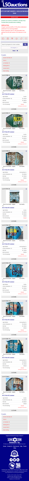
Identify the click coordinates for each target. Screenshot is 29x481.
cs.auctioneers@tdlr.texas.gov (16, 477)
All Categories (14, 47)
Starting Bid (5, 65)
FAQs (14, 448)
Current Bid (5, 68)
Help (21, 446)
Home (4, 446)
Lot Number (5, 63)
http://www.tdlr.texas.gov (16, 476)
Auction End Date (7, 57)
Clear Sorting (6, 70)
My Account (16, 446)
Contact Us (9, 446)
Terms (24, 446)
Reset (14, 50)
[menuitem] (15, 57)
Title (4, 60)
